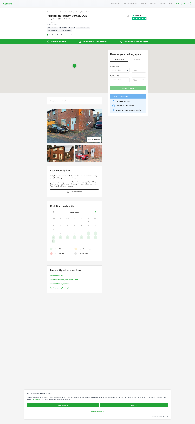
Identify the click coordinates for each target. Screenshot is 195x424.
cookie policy (37, 399)
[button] (119, 60)
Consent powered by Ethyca (159, 416)
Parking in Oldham (52, 12)
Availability (66, 101)
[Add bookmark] (128, 15)
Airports (153, 4)
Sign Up (186, 4)
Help (170, 4)
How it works (115, 4)
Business (144, 4)
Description (54, 101)
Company (162, 4)
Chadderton (64, 12)
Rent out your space (130, 4)
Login (177, 4)
